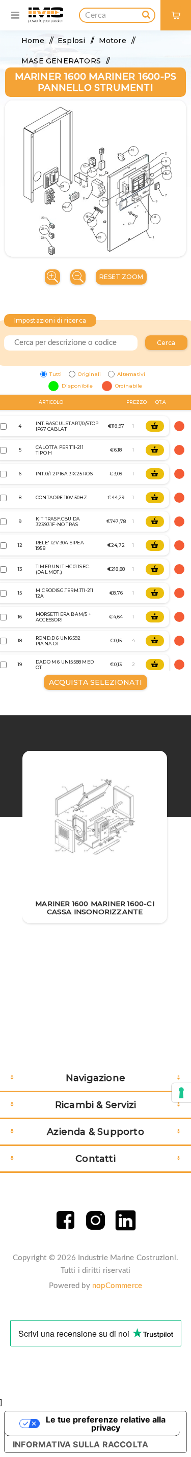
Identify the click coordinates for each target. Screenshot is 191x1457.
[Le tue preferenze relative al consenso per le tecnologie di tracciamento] (181, 1092)
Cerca (166, 342)
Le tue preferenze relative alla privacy (106, 1423)
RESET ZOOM (121, 277)
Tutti (55, 374)
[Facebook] (65, 1220)
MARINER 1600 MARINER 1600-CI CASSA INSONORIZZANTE (94, 907)
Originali (89, 374)
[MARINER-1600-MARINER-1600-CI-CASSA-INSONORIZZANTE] (95, 817)
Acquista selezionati (95, 682)
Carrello (180, 8)
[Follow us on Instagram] (95, 1220)
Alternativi (131, 374)
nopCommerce (117, 1286)
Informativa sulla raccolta (80, 1444)
